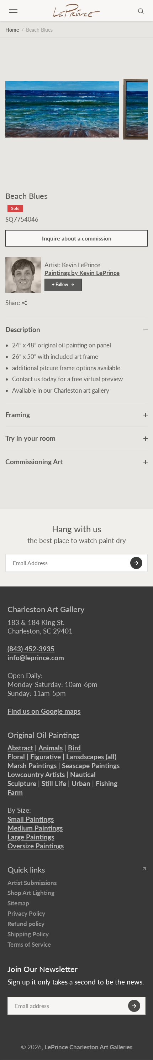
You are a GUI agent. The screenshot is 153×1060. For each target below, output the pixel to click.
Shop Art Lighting (30, 892)
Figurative (45, 757)
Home (12, 30)
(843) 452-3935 (30, 649)
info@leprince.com (35, 657)
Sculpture (21, 783)
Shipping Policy (28, 934)
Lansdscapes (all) (91, 757)
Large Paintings (30, 837)
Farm (15, 792)
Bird (74, 748)
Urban (81, 783)
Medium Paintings (35, 828)
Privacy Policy (26, 913)
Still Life (54, 783)
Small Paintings (30, 819)
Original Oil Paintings (43, 735)
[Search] (141, 10)
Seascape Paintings (91, 765)
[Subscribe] (136, 563)
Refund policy (25, 923)
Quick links (26, 869)
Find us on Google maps (43, 711)
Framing (17, 414)
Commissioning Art (34, 461)
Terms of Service (29, 944)
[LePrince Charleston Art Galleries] (76, 10)
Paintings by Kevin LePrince (82, 272)
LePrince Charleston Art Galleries (88, 1047)
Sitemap (18, 903)
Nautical (83, 774)
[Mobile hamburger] (13, 11)
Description (22, 329)
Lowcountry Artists (36, 774)
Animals (50, 748)
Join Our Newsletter (42, 969)
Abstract (20, 748)
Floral (16, 757)
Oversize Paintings (35, 846)
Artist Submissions (32, 882)
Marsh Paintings (32, 765)
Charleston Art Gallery (45, 609)
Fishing (106, 783)
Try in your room (30, 438)
